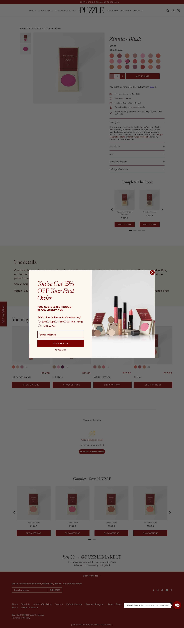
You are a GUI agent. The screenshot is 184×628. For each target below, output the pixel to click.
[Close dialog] (152, 272)
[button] (177, 605)
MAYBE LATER (60, 350)
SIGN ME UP (60, 343)
